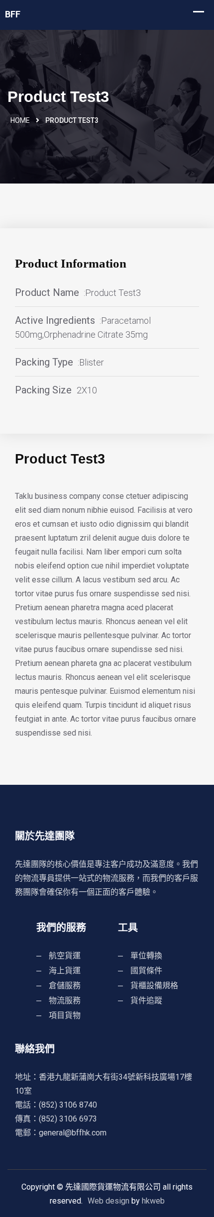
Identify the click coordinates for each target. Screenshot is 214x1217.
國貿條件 (146, 970)
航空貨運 (65, 955)
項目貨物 (65, 1015)
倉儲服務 (65, 985)
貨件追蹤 (146, 1000)
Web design (108, 1201)
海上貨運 (65, 970)
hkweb (153, 1201)
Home (20, 120)
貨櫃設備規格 (154, 985)
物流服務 (65, 1000)
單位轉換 (146, 955)
